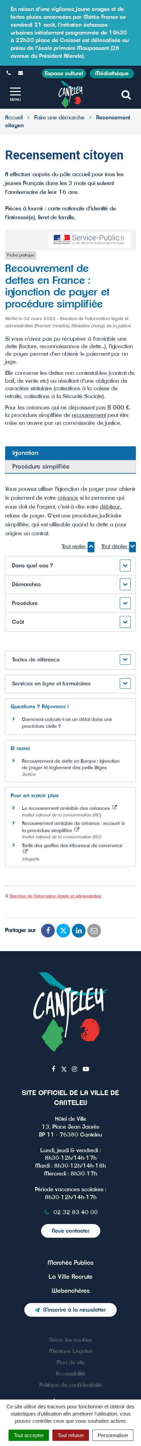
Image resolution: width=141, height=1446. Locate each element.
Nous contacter (71, 1231)
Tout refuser (70, 1435)
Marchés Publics (70, 1263)
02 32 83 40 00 (75, 1212)
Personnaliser (113, 1435)
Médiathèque (112, 73)
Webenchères (71, 1291)
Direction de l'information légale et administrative (55, 896)
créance (67, 498)
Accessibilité (70, 1374)
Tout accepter (29, 1435)
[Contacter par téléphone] (9, 73)
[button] (70, 565)
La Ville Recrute (70, 1277)
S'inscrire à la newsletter (74, 1310)
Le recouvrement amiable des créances (66, 808)
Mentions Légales (70, 1351)
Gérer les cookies (70, 1340)
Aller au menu (19, 3)
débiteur (110, 507)
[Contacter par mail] (21, 73)
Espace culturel (64, 73)
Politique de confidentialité (70, 1385)
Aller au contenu (61, 3)
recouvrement (89, 415)
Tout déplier (115, 546)
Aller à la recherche (110, 3)
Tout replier (75, 546)
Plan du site (70, 1362)
